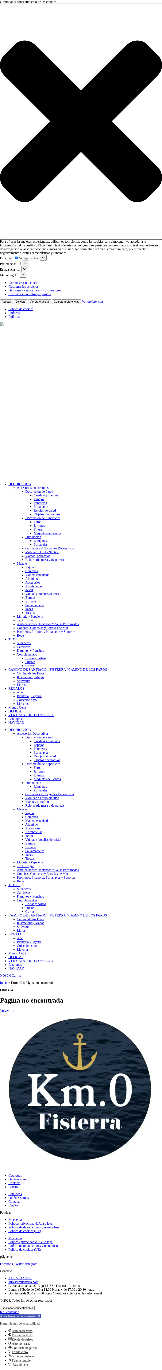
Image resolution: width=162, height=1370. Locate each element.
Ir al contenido (9, 1312)
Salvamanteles (34, 605)
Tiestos (30, 613)
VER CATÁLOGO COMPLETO (31, 715)
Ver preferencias (40, 301)
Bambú (30, 597)
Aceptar (6, 301)
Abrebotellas (33, 586)
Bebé (20, 635)
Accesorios (32, 582)
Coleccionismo (27, 700)
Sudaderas (24, 643)
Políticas (14, 313)
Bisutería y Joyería (29, 696)
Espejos (39, 499)
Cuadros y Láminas (47, 495)
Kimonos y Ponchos (30, 650)
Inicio (4, 982)
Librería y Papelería (30, 616)
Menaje (22, 563)
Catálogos (15, 719)
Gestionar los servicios (23, 286)
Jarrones (39, 525)
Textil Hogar (25, 620)
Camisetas (23, 647)
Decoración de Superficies (42, 518)
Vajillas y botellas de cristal (43, 594)
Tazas (29, 609)
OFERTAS (15, 711)
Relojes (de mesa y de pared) (44, 559)
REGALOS (16, 688)
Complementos (27, 654)
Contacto (14, 1183)
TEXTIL (14, 639)
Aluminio (31, 578)
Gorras (29, 666)
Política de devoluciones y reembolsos (33, 1227)
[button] (81, 122)
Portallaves (41, 506)
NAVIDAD (16, 722)
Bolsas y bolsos (35, 658)
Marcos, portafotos (37, 556)
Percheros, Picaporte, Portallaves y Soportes (46, 631)
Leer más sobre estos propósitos (29, 294)
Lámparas (40, 541)
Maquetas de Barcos (47, 533)
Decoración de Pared (39, 491)
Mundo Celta (17, 707)
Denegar (20, 301)
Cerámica (31, 571)
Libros (21, 684)
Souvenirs (23, 681)
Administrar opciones (22, 283)
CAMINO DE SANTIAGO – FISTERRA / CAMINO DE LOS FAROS (57, 669)
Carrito (13, 1187)
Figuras (39, 529)
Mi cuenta (15, 1219)
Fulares (30, 662)
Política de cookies (20, 309)
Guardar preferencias (66, 301)
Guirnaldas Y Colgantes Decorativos (49, 548)
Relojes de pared (45, 510)
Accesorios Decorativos (33, 487)
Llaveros (22, 703)
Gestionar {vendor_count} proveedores (34, 290)
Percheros (40, 503)
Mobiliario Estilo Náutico (42, 552)
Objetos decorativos (47, 514)
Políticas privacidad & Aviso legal (30, 1223)
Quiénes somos (18, 1179)
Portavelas (40, 544)
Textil (29, 590)
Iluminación (33, 537)
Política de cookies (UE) (24, 1231)
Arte (20, 692)
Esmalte (30, 601)
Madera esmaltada (37, 575)
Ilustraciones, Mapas (30, 677)
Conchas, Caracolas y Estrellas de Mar (42, 628)
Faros (37, 522)
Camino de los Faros (30, 673)
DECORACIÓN (19, 484)
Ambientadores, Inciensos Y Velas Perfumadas (48, 624)
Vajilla (29, 567)
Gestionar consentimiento (17, 1308)
